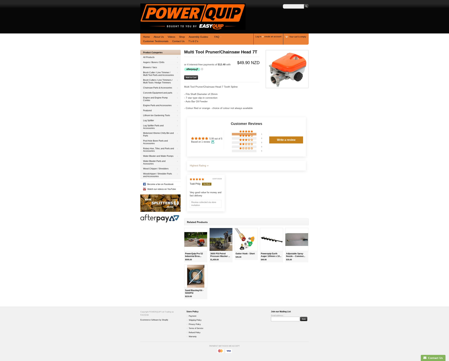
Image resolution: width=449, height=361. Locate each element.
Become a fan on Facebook (160, 184)
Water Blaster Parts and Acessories (154, 162)
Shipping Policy (195, 320)
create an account (272, 36)
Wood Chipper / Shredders (156, 168)
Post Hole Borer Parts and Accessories (155, 142)
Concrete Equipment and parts (157, 93)
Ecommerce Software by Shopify (154, 320)
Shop (182, 36)
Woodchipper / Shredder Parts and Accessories (157, 175)
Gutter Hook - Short (245, 253)
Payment (192, 316)
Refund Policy (194, 332)
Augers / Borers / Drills (153, 62)
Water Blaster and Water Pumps (158, 156)
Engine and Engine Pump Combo (155, 99)
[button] (246, 131)
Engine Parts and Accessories (157, 105)
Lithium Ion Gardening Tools (156, 115)
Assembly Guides (198, 36)
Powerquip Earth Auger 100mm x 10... (271, 254)
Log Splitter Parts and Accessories (153, 126)
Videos (171, 36)
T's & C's (193, 41)
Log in (258, 36)
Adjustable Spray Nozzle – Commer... (295, 254)
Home (146, 36)
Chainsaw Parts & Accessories (157, 88)
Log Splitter (148, 120)
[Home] (193, 28)
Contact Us (178, 41)
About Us (159, 36)
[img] (197, 179)
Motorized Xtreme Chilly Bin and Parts (158, 134)
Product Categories (153, 52)
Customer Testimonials (155, 41)
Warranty (193, 336)
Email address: (277, 315)
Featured (147, 110)
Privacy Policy (195, 324)
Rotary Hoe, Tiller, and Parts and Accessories (158, 149)
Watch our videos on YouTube (161, 189)
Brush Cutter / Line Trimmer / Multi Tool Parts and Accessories (158, 73)
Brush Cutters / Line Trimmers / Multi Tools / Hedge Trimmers (157, 81)
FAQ (216, 36)
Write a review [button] (286, 139)
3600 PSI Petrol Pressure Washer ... (220, 254)
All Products (149, 57)
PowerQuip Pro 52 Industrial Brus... (194, 254)
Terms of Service (196, 328)
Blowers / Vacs (150, 67)
